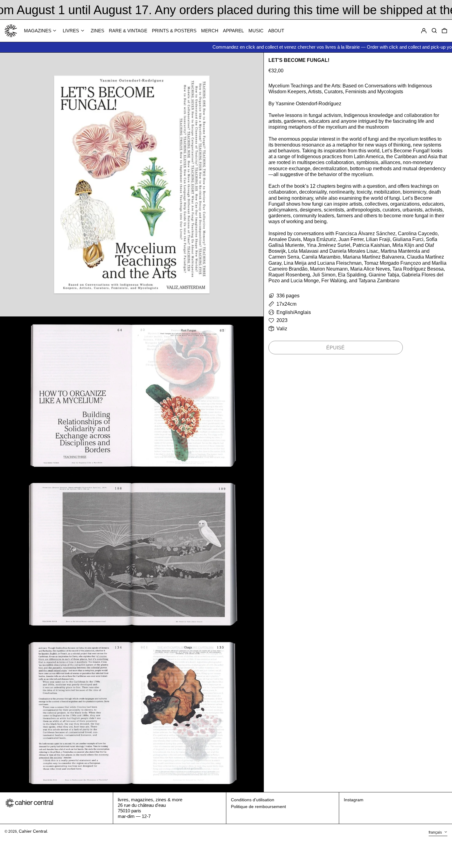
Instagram (353, 799)
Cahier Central (33, 831)
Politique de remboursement (258, 806)
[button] (444, 31)
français (436, 832)
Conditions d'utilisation (252, 799)
